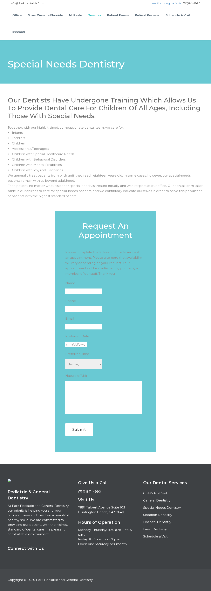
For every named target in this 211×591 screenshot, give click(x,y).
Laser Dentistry (155, 529)
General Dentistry (156, 500)
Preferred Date (77, 336)
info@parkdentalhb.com (27, 3)
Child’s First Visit (155, 493)
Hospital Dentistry (157, 522)
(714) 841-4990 (89, 491)
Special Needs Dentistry (162, 508)
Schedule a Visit (155, 536)
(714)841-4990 (191, 3)
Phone (70, 301)
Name (70, 283)
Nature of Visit (76, 376)
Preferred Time (77, 354)
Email (69, 318)
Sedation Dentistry (157, 515)
